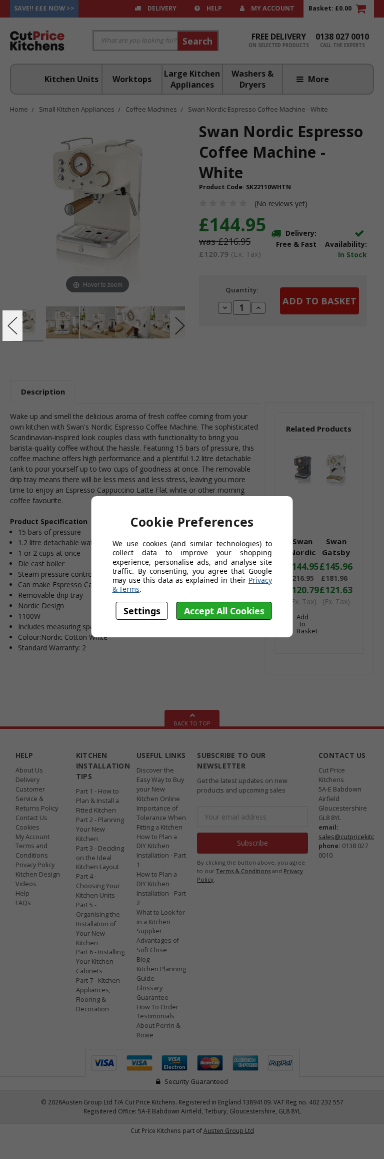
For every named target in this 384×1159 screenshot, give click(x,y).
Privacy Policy (35, 865)
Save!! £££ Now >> (44, 8)
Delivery (161, 8)
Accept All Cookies (224, 611)
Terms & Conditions (243, 871)
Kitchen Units (71, 79)
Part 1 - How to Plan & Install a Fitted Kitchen (97, 801)
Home (19, 109)
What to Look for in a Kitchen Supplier (160, 922)
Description (43, 392)
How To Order (157, 1007)
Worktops (132, 79)
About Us (29, 770)
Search (197, 41)
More (317, 79)
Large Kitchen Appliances (192, 79)
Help (213, 8)
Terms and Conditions (32, 851)
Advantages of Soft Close (157, 945)
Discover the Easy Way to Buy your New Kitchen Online (160, 784)
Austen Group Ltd (229, 1130)
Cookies (28, 827)
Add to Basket (307, 623)
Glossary (149, 988)
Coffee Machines (151, 109)
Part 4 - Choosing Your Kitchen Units (98, 886)
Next (180, 325)
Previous (12, 325)
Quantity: (242, 289)
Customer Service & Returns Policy (37, 799)
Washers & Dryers (253, 79)
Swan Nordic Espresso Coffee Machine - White (258, 109)
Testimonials (155, 1016)
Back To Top (192, 723)
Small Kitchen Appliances (76, 109)
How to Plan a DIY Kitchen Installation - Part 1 (161, 851)
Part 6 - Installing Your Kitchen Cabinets (100, 961)
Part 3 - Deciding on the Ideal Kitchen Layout (100, 858)
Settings (142, 611)
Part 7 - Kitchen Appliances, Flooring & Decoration (98, 994)
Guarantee (152, 997)
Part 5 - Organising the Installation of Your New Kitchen (98, 924)
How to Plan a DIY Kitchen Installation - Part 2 (161, 888)
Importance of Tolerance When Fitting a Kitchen (161, 818)
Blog (143, 959)
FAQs (23, 903)
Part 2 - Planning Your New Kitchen (100, 829)
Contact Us (32, 818)
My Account (272, 8)
